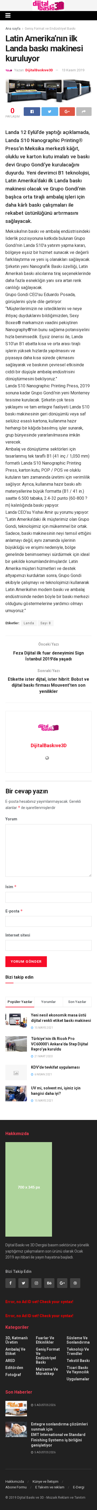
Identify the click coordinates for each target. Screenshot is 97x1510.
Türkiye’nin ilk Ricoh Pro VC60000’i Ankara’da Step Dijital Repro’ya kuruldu (59, 1043)
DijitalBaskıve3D (39, 70)
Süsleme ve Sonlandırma (78, 1340)
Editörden (14, 1367)
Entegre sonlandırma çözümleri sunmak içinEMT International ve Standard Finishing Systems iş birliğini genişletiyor (59, 1434)
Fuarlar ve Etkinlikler (45, 1340)
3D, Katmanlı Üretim (16, 1340)
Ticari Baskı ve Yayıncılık (78, 1369)
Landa (29, 623)
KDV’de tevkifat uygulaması (55, 1067)
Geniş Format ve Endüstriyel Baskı (50, 29)
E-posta (14, 911)
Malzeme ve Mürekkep (47, 1371)
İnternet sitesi (17, 935)
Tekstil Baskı (78, 1360)
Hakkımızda (14, 1481)
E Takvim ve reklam (49, 1487)
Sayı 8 (45, 623)
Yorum (11, 819)
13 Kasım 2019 (73, 70)
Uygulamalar (78, 1379)
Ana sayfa (12, 29)
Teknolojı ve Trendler (78, 1351)
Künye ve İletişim (45, 1481)
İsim (11, 886)
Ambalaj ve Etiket (15, 1351)
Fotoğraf (13, 1375)
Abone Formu (16, 1487)
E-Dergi (78, 1487)
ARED (10, 1360)
